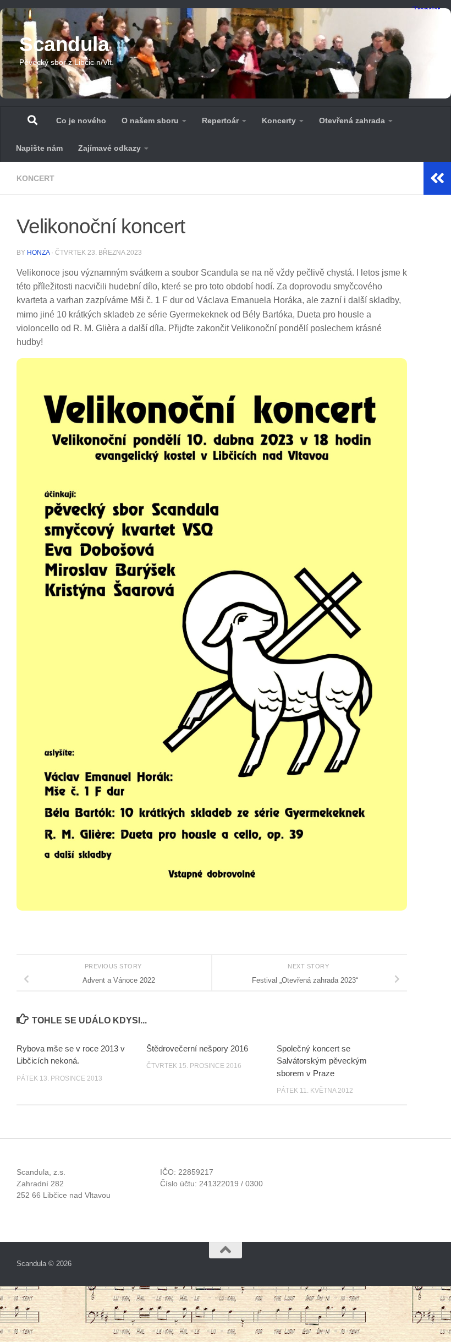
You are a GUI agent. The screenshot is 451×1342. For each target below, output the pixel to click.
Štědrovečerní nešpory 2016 (197, 1048)
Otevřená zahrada (352, 120)
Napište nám (39, 148)
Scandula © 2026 (44, 1263)
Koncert (35, 178)
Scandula (64, 44)
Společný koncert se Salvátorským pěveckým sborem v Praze (322, 1061)
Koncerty (279, 120)
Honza (38, 252)
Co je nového (81, 120)
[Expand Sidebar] (437, 178)
